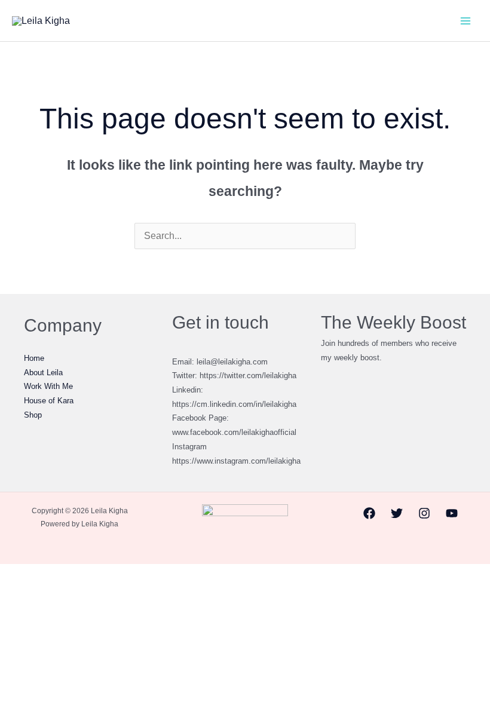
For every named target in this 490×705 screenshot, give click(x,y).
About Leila (43, 372)
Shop (33, 414)
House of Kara (49, 400)
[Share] (67, 575)
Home (34, 358)
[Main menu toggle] (465, 20)
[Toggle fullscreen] (40, 575)
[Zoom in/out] (12, 575)
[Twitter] (397, 513)
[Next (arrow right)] (40, 593)
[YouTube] (452, 513)
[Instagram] (424, 513)
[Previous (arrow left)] (12, 593)
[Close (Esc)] (95, 575)
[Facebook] (369, 513)
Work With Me (48, 386)
